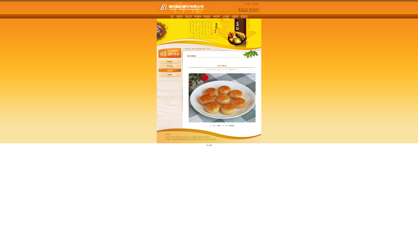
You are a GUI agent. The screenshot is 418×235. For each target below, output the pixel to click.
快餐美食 (170, 62)
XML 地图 (209, 145)
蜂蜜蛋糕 (231, 125)
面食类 (170, 75)
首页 (193, 49)
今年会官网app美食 (199, 49)
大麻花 (219, 125)
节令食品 (170, 66)
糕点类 (170, 70)
